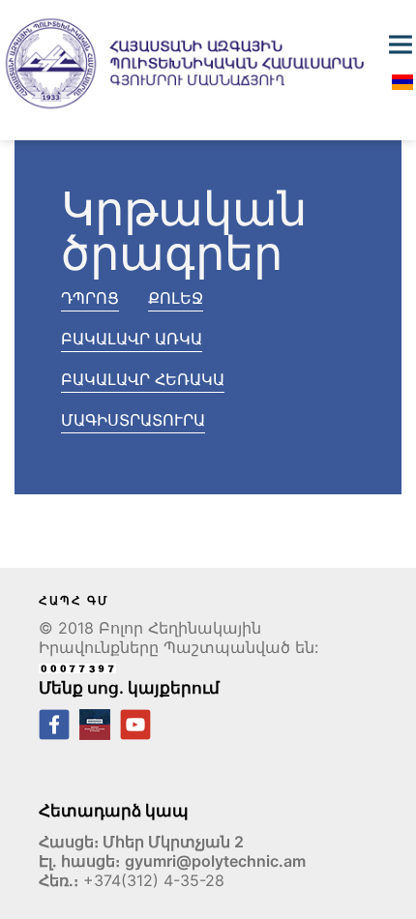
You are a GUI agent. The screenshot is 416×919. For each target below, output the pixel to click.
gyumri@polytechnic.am (215, 861)
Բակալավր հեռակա (142, 379)
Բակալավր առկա (131, 338)
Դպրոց (90, 298)
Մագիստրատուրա (133, 420)
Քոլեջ (175, 298)
